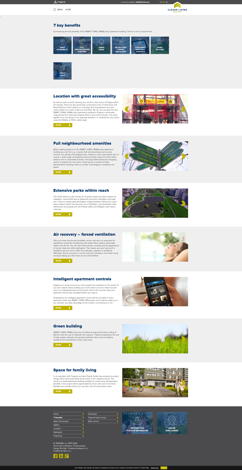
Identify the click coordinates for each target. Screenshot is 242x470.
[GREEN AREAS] (101, 53)
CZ (161, 2)
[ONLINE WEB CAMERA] (172, 433)
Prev (127, 109)
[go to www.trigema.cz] (59, 4)
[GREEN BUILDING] (160, 53)
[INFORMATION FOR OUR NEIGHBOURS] (137, 433)
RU (167, 2)
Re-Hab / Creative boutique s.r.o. (74, 448)
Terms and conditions (62, 446)
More (58, 125)
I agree (163, 468)
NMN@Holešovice (143, 2)
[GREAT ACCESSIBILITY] (62, 53)
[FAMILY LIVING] (62, 79)
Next (183, 109)
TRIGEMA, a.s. (61, 443)
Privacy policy (79, 446)
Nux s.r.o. (67, 451)
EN (164, 2)
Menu (60, 10)
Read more (154, 468)
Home (68, 10)
